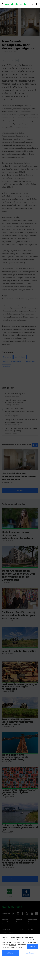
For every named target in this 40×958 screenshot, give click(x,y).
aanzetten (18, 947)
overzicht (12, 945)
